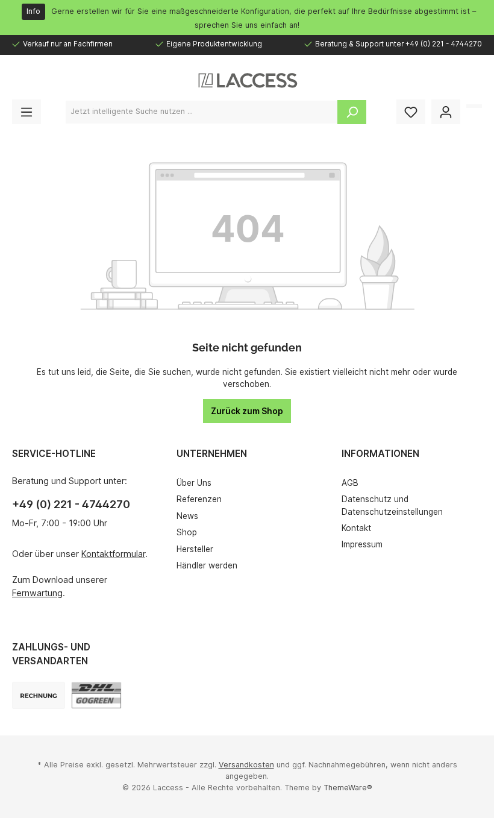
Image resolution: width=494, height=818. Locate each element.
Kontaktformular (113, 554)
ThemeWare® (348, 787)
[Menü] (26, 111)
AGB (350, 483)
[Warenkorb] (474, 106)
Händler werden (207, 565)
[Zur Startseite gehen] (247, 80)
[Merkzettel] (410, 111)
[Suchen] (351, 112)
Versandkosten (246, 764)
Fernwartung (37, 593)
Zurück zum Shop (247, 411)
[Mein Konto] (445, 111)
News (187, 516)
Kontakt (356, 528)
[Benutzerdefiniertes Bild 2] (38, 695)
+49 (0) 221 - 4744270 (71, 504)
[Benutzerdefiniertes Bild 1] (96, 695)
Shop (187, 532)
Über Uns (194, 483)
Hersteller (195, 549)
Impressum (362, 544)
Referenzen (199, 499)
